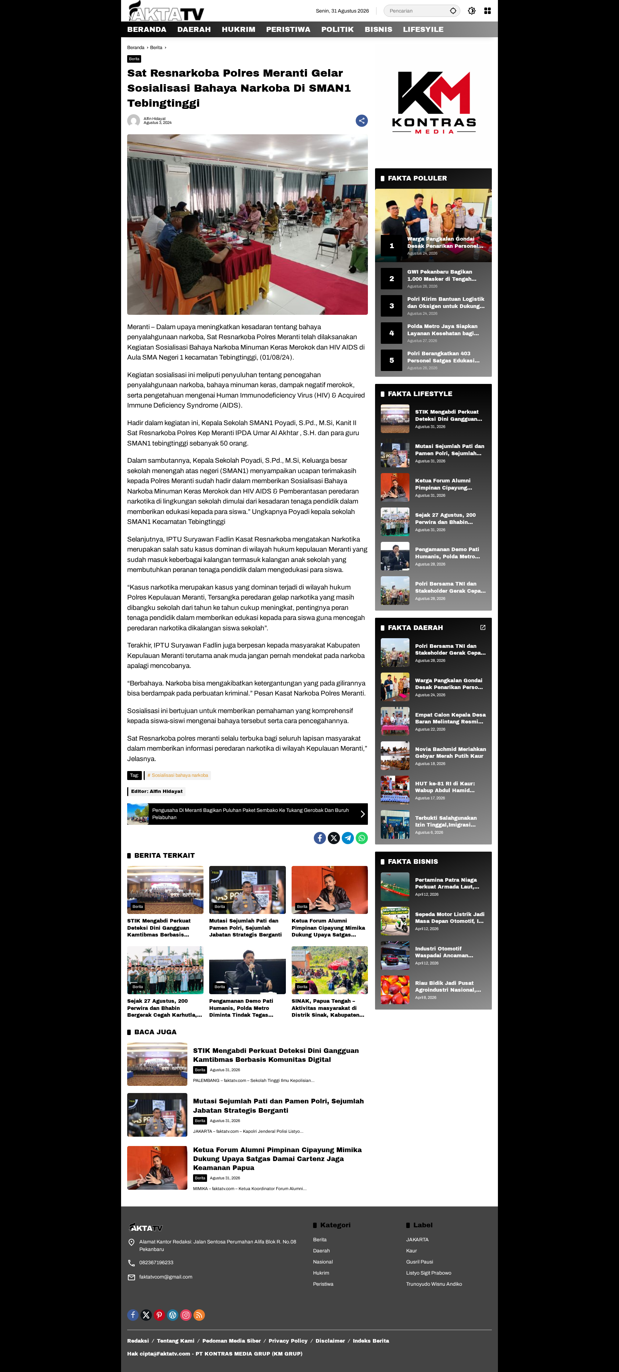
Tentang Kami (176, 1341)
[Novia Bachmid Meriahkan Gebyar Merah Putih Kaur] (395, 755)
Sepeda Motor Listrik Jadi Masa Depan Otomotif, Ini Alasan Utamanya (450, 918)
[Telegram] (348, 838)
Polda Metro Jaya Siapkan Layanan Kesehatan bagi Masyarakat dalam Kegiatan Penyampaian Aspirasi (445, 330)
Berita (134, 59)
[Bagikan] (362, 121)
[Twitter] (334, 838)
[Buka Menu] (487, 10)
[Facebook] (320, 838)
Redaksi (138, 1341)
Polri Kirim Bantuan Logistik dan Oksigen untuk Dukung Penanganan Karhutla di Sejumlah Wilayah (445, 303)
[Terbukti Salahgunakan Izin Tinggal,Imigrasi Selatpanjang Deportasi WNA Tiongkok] (395, 824)
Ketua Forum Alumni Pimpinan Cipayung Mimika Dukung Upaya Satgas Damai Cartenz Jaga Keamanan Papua (328, 928)
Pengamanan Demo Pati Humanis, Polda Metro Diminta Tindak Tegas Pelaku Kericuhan (241, 1008)
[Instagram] (186, 1315)
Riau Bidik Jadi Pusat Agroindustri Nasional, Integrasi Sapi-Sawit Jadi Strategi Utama (449, 987)
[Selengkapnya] (483, 627)
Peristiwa (323, 1284)
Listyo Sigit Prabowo (428, 1273)
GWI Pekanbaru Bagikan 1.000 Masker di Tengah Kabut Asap (439, 276)
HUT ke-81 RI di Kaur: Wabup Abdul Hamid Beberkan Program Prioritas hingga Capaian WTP (448, 787)
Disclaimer (330, 1341)
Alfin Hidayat (154, 119)
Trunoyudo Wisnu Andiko (434, 1284)
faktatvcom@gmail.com (165, 1277)
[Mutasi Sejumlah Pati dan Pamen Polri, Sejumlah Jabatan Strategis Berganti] (247, 890)
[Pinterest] (159, 1315)
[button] (453, 10)
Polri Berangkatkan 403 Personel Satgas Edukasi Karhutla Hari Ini (441, 357)
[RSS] (199, 1315)
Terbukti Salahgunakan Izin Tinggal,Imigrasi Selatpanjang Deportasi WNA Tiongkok (447, 822)
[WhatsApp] (362, 838)
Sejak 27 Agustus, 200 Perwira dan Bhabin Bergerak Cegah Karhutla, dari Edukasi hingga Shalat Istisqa (163, 1008)
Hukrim (321, 1273)
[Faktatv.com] (175, 10)
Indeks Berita (371, 1341)
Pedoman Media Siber (231, 1341)
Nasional (323, 1262)
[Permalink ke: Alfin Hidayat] (135, 120)
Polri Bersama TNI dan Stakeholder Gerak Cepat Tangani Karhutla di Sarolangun (449, 588)
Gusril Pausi (419, 1262)
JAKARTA (417, 1239)
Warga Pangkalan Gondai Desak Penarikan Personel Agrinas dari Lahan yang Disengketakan (450, 684)
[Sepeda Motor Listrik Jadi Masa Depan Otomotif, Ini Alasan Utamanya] (395, 921)
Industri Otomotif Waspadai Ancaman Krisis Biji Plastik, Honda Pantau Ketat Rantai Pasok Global (449, 952)
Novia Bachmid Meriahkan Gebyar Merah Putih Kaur (450, 753)
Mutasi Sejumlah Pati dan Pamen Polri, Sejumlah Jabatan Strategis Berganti (245, 928)
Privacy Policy (288, 1341)
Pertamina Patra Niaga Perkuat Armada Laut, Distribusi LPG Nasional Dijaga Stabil (447, 884)
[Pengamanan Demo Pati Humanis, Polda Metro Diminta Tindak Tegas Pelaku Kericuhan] (247, 970)
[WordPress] (172, 1315)
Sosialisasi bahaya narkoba (180, 775)
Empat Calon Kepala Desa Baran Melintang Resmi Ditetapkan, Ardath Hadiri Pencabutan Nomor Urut (450, 719)
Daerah (321, 1250)
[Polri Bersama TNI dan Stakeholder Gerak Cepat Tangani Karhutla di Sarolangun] (395, 590)
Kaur (411, 1250)
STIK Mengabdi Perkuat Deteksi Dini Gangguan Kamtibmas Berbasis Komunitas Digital (159, 928)
